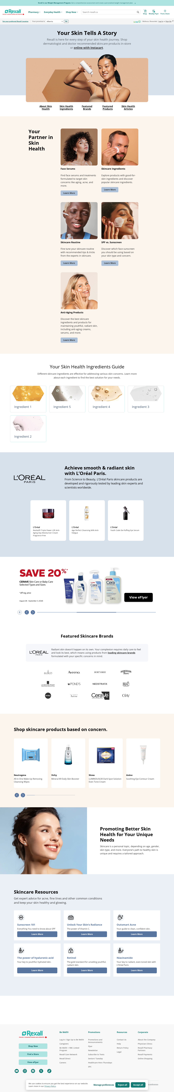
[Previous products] (17, 795)
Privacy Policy (50, 1086)
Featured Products (107, 107)
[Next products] (23, 795)
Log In (160, 21)
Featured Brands (87, 107)
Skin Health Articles (128, 107)
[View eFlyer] (87, 585)
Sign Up (168, 21)
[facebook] (33, 1071)
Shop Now (71, 12)
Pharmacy (33, 12)
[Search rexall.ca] (137, 12)
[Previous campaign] (27, 612)
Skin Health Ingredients (66, 107)
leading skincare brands (121, 652)
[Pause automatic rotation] (19, 612)
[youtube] (17, 1071)
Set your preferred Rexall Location (15, 21)
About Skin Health (45, 107)
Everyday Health (52, 12)
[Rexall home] (13, 12)
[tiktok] (49, 1071)
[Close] (135, 3)
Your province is (38, 21)
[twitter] (41, 1071)
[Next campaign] (33, 612)
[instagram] (25, 1071)
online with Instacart (88, 47)
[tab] (57, 612)
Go (66, 21)
